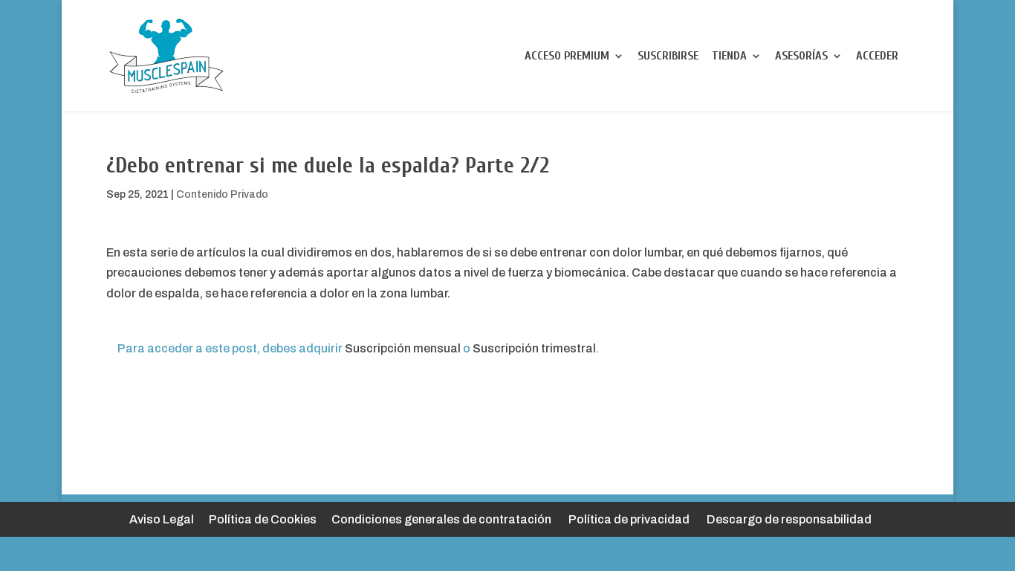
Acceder (877, 56)
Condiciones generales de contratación (441, 519)
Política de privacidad (629, 519)
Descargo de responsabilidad (789, 519)
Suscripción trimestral (534, 348)
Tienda (729, 56)
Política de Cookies (263, 519)
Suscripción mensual (403, 348)
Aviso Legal (161, 519)
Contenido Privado (222, 194)
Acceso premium (567, 56)
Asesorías (801, 56)
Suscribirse (668, 56)
